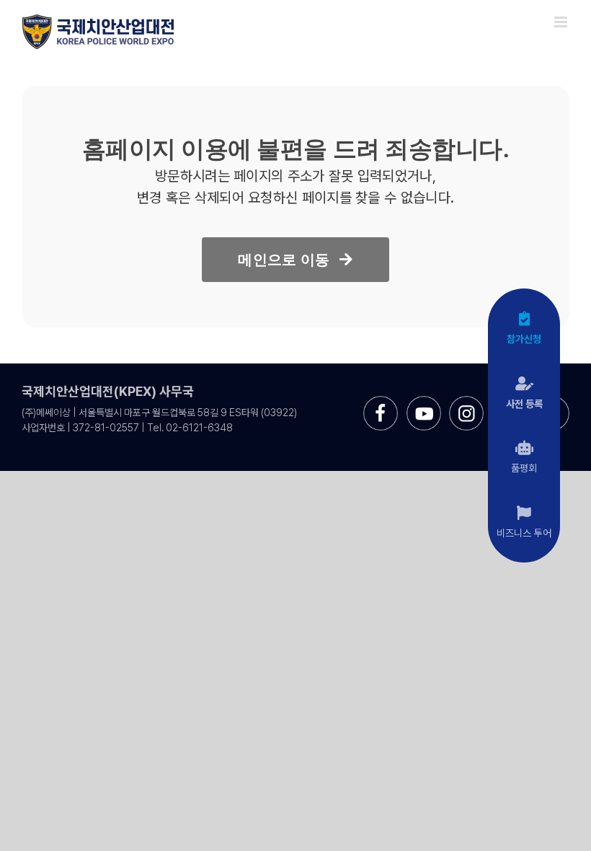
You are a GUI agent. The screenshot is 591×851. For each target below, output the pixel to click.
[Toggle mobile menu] (561, 22)
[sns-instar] (466, 401)
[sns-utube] (423, 401)
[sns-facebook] (380, 401)
